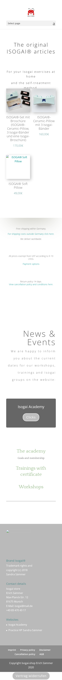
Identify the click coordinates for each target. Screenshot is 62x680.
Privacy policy (27, 649)
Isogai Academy (17, 624)
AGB (41, 654)
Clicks (31, 417)
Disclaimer (45, 649)
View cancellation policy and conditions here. (31, 284)
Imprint (12, 649)
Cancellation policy (25, 654)
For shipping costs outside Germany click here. (31, 233)
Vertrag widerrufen (31, 676)
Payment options (31, 263)
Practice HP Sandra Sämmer (25, 630)
